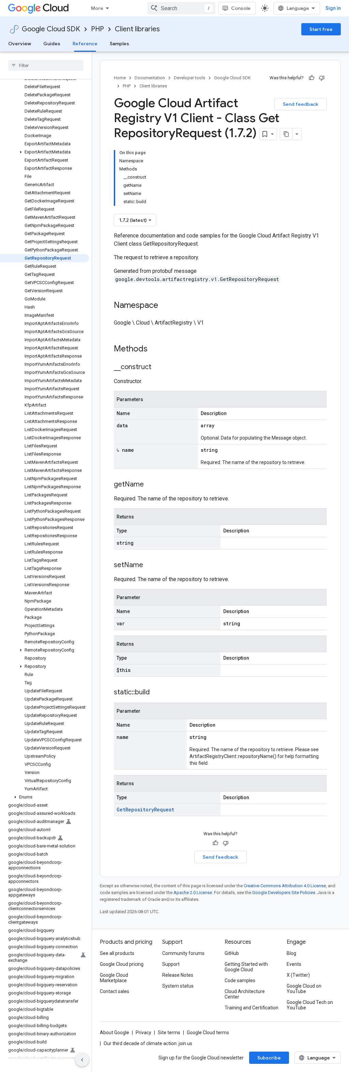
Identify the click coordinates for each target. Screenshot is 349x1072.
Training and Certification (251, 1007)
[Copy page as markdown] (286, 134)
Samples (119, 43)
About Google (114, 1032)
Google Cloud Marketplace (114, 977)
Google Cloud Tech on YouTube (310, 1005)
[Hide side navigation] (82, 1060)
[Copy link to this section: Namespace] (165, 306)
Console (241, 8)
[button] (44, 152)
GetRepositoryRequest (145, 809)
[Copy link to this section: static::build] (156, 693)
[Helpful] (311, 78)
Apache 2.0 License (192, 892)
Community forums (183, 953)
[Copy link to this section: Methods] (156, 349)
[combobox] (181, 8)
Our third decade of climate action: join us (148, 1043)
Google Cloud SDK (51, 29)
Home (120, 77)
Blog (291, 953)
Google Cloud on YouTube (304, 988)
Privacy (143, 1032)
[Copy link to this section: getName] (150, 485)
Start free (321, 29)
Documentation (150, 77)
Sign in (333, 8)
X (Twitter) (298, 975)
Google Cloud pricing (121, 964)
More (97, 8)
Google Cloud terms (208, 1032)
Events (294, 964)
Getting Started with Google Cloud (246, 966)
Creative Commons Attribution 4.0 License (285, 885)
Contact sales (114, 991)
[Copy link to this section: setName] (150, 565)
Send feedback (300, 104)
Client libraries (137, 29)
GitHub (232, 953)
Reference (85, 43)
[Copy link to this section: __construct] (158, 367)
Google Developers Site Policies (283, 892)
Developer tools (189, 77)
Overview (19, 43)
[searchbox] (46, 65)
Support (171, 964)
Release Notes (177, 975)
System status (178, 986)
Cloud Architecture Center (245, 994)
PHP (97, 29)
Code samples (240, 980)
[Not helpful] (322, 78)
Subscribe (269, 1058)
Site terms (169, 1032)
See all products (117, 953)
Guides (51, 43)
